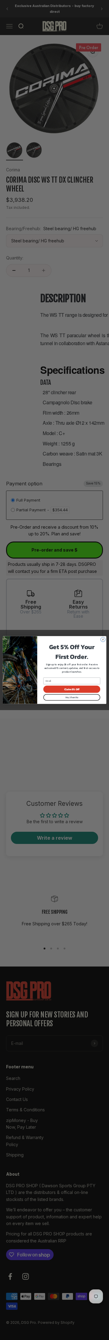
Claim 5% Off (71, 689)
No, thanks (71, 697)
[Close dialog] (103, 639)
